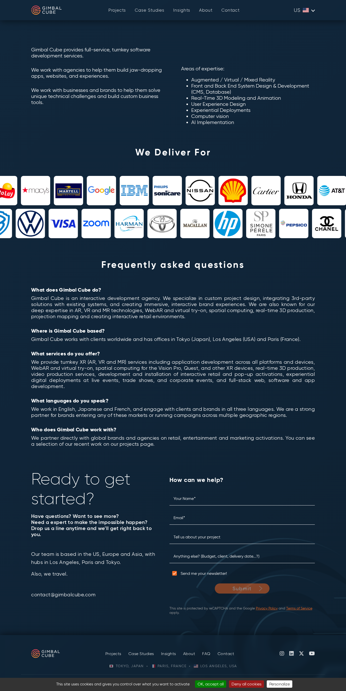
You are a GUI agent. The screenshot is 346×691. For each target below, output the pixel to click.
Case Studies (149, 10)
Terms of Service (299, 608)
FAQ (206, 653)
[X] (301, 653)
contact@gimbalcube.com (63, 595)
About (206, 10)
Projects (117, 10)
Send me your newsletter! (204, 573)
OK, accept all (211, 684)
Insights (181, 10)
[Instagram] (282, 653)
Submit (242, 588)
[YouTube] (312, 653)
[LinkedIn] (291, 653)
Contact (230, 10)
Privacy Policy (267, 608)
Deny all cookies (246, 684)
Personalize (279, 684)
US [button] (297, 10)
